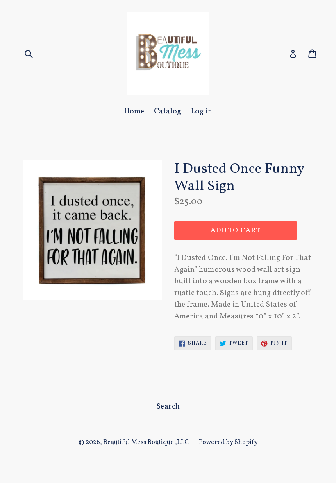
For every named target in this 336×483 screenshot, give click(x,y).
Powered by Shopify (228, 442)
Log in (201, 111)
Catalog (167, 111)
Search (168, 406)
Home (134, 111)
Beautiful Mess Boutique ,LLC (146, 442)
